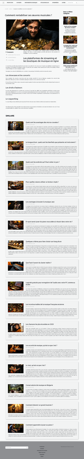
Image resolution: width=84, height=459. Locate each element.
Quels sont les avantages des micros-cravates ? (70, 27)
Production (10, 2)
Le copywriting (11, 60)
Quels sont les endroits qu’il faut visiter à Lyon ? (70, 66)
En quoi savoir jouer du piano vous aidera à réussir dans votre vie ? (49, 221)
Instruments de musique (31, 2)
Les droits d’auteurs (12, 57)
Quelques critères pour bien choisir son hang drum (43, 241)
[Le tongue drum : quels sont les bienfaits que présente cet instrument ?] (70, 40)
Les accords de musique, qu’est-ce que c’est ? (41, 345)
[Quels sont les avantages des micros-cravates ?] (70, 21)
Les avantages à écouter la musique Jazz (40, 202)
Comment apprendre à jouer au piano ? (39, 425)
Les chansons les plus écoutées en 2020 (40, 324)
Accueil (6, 8)
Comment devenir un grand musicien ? (39, 405)
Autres (63, 2)
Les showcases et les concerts (14, 54)
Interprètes (55, 2)
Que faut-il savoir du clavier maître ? (38, 263)
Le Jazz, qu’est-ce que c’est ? (36, 365)
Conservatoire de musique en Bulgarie (39, 385)
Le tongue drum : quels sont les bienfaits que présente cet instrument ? (70, 47)
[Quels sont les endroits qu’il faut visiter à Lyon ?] (70, 60)
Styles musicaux (45, 2)
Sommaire (10, 52)
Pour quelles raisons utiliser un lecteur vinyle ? (42, 182)
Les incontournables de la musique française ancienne (45, 304)
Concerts (18, 2)
